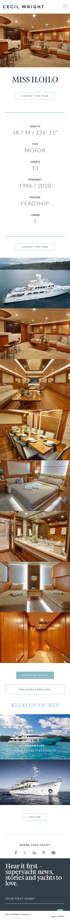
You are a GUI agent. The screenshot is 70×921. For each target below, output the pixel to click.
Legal (53, 916)
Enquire (35, 40)
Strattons (16, 917)
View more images (35, 675)
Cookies (61, 916)
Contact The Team (35, 96)
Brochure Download (35, 689)
